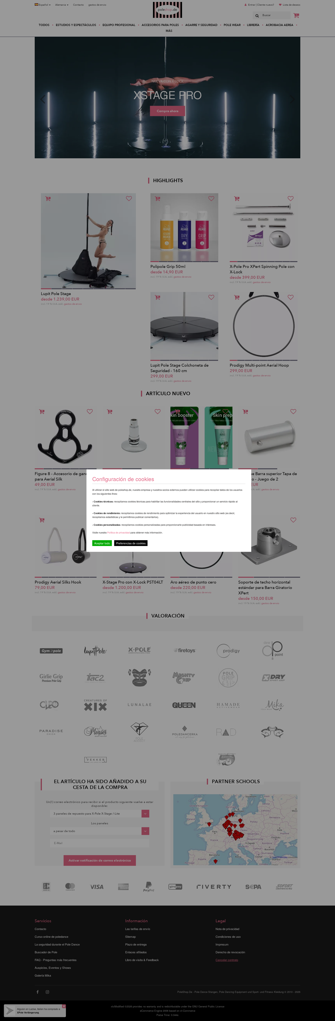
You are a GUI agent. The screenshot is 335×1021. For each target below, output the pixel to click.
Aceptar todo (102, 543)
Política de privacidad (118, 532)
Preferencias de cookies (131, 543)
